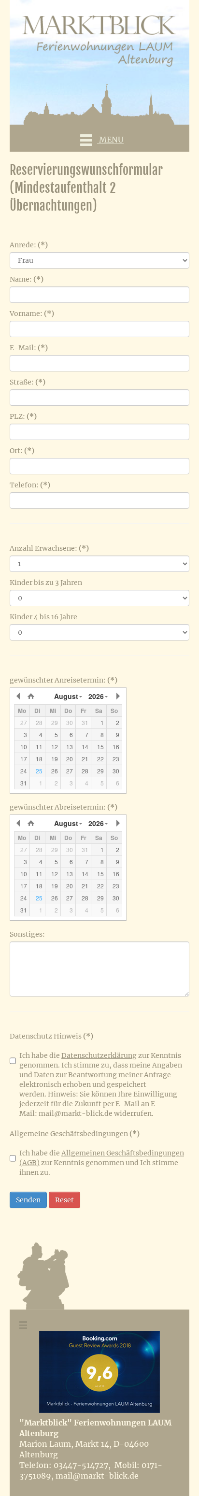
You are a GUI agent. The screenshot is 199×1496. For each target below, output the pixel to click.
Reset (64, 1200)
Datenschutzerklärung (99, 1055)
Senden (28, 1200)
